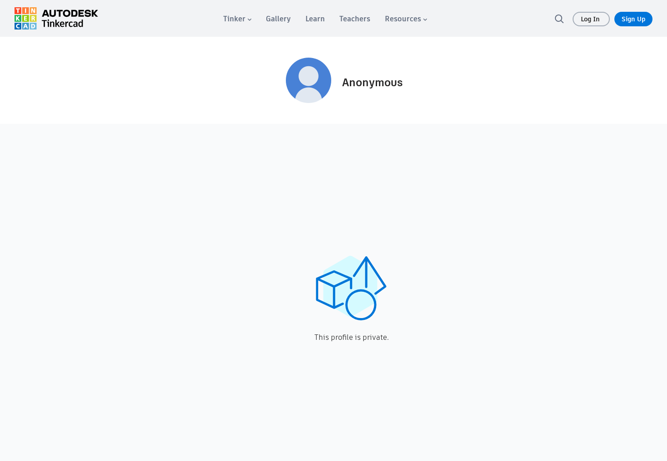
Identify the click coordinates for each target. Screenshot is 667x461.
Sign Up (633, 19)
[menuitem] (237, 19)
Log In (591, 19)
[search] (559, 18)
